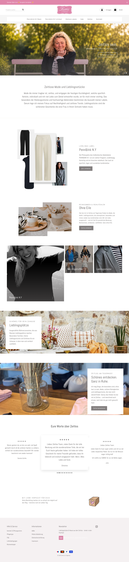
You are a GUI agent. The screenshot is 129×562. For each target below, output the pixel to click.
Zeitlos (89, 19)
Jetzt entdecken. (14, 68)
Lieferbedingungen (12, 541)
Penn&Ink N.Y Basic (34, 19)
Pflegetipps (10, 534)
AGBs (33, 531)
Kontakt (99, 19)
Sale (82, 19)
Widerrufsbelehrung (37, 534)
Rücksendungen (11, 544)
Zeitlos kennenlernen (99, 408)
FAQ (8, 538)
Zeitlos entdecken (86, 228)
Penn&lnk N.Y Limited (53, 19)
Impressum (35, 541)
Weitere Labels (71, 19)
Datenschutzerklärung (38, 538)
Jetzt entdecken (85, 169)
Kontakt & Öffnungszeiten (14, 531)
